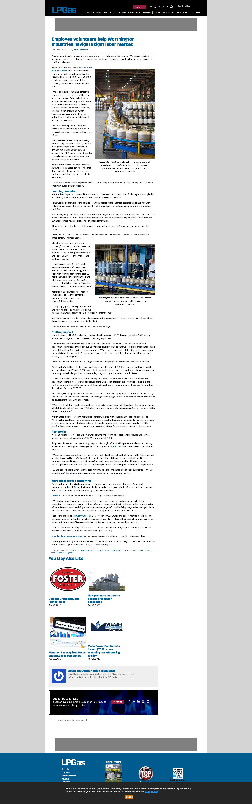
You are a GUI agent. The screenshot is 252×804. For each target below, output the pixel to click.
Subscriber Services (69, 775)
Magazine (90, 12)
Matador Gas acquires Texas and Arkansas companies (67, 654)
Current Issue (145, 550)
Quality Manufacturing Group (67, 536)
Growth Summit (164, 12)
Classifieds (146, 12)
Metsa (55, 495)
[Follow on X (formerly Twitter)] (155, 6)
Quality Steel (81, 515)
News (98, 12)
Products (113, 12)
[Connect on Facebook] (151, 6)
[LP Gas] (61, 10)
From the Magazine (65, 552)
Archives (122, 12)
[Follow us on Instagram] (167, 6)
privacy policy (151, 791)
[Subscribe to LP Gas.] (140, 7)
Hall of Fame (181, 12)
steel (114, 446)
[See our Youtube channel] (171, 6)
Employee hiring (76, 550)
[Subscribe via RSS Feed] (159, 6)
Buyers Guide (134, 12)
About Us (65, 769)
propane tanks (103, 550)
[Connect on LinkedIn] (163, 6)
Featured (53, 552)
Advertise (65, 778)
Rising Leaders (195, 12)
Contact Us (66, 781)
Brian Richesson (81, 50)
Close (129, 797)
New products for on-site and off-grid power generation (104, 598)
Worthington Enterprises (119, 550)
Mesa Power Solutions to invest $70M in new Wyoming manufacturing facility (104, 651)
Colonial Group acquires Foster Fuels (64, 600)
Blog (105, 12)
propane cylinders (90, 550)
